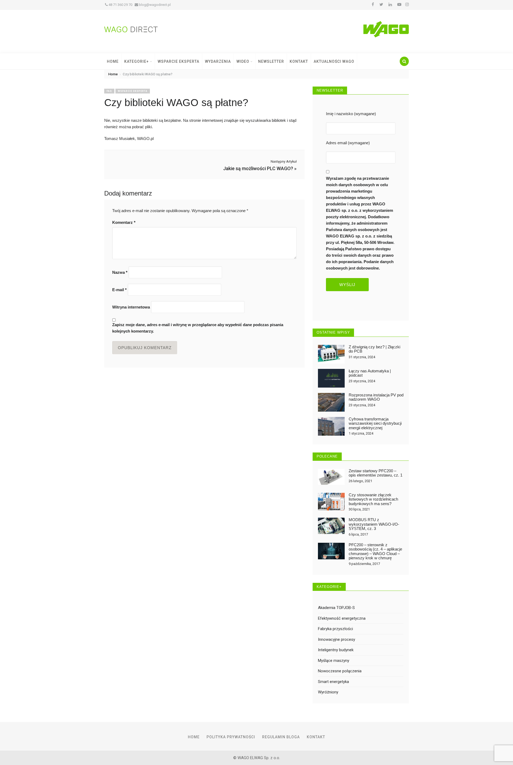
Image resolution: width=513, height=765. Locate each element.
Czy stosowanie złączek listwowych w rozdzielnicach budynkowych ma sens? (373, 499)
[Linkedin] (390, 4)
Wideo (243, 61)
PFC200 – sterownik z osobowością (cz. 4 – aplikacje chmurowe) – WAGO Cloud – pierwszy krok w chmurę (375, 551)
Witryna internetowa (131, 307)
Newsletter (271, 61)
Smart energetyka (333, 681)
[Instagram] (407, 4)
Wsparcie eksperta (132, 91)
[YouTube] (399, 4)
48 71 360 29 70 (120, 5)
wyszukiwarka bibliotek (266, 120)
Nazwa (119, 272)
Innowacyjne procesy (336, 639)
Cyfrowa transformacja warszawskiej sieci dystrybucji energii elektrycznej (375, 423)
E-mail (119, 289)
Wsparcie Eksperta (178, 61)
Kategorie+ (137, 61)
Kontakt (299, 61)
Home (113, 61)
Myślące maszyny (333, 660)
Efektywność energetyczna (342, 618)
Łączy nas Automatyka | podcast (370, 373)
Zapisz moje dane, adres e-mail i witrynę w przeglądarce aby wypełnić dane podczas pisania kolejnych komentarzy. (197, 327)
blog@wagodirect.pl (154, 5)
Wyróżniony (328, 692)
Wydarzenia (218, 61)
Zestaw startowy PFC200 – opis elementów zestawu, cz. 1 (375, 473)
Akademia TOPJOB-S (336, 607)
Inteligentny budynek (335, 649)
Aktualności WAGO (334, 61)
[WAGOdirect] (131, 29)
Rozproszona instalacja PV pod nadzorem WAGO (376, 397)
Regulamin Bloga (281, 737)
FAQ (109, 91)
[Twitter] (381, 4)
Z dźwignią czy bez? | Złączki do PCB (374, 349)
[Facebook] (373, 4)
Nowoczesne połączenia (340, 671)
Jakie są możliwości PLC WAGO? (258, 168)
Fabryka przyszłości (335, 628)
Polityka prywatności (231, 737)
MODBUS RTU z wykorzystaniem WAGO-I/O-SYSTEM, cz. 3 (374, 524)
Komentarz (123, 222)
